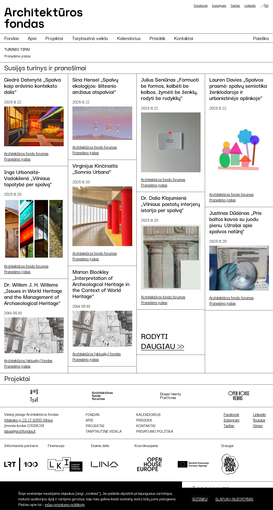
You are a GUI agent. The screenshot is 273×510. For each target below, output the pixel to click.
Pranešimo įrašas (17, 159)
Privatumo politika (154, 431)
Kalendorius (129, 38)
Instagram (219, 5)
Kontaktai (183, 38)
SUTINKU (199, 499)
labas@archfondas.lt (19, 431)
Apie (32, 38)
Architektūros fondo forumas (26, 153)
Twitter (235, 5)
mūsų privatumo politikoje (64, 504)
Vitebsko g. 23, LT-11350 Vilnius (28, 420)
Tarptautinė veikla (90, 38)
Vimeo (258, 425)
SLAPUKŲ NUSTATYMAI (234, 499)
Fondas (11, 38)
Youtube (259, 420)
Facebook (201, 5)
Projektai (54, 38)
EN (266, 5)
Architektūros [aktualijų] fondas (96, 353)
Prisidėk (157, 38)
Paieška (261, 38)
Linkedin (250, 5)
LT (261, 5)
